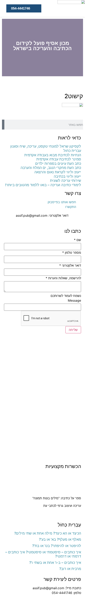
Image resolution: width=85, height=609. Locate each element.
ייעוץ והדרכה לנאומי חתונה (63, 513)
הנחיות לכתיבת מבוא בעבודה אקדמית (52, 155)
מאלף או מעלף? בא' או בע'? (60, 539)
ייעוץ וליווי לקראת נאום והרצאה (57, 172)
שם (77, 239)
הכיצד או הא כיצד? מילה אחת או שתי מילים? (47, 533)
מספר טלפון (71, 252)
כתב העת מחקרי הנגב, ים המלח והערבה (51, 168)
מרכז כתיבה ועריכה (68, 483)
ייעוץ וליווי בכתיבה (67, 176)
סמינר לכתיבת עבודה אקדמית (58, 159)
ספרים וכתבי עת (70, 475)
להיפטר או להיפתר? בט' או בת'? (56, 546)
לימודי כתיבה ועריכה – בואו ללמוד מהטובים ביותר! (43, 185)
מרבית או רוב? (70, 569)
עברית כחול (72, 151)
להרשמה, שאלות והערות (63, 278)
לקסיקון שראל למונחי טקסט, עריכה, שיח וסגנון (45, 146)
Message (74, 300)
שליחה (73, 330)
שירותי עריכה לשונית (65, 180)
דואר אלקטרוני (70, 265)
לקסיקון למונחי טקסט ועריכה (62, 490)
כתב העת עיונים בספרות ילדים (58, 163)
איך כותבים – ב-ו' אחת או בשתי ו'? (55, 562)
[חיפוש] (3, 125)
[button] (79, 47)
